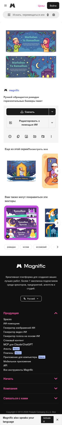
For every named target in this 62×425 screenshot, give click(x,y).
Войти (53, 5)
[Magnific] (31, 266)
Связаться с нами (15, 398)
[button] (31, 298)
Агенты (11, 348)
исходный (23, 29)
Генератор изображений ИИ (19, 327)
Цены (41, 5)
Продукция (11, 313)
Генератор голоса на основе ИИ (21, 336)
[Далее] (57, 171)
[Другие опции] (51, 136)
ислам (26, 246)
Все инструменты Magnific (18, 369)
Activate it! (47, 419)
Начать (8, 379)
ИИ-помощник (11, 323)
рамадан (11, 246)
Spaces (7, 319)
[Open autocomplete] (7, 14)
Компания (10, 388)
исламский (41, 246)
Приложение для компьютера (24, 357)
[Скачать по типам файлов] (52, 111)
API (5, 365)
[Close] (57, 420)
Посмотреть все (38, 149)
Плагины (12, 352)
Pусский (31, 298)
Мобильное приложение (17, 361)
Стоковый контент (13, 340)
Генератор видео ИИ (15, 331)
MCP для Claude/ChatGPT (18, 344)
